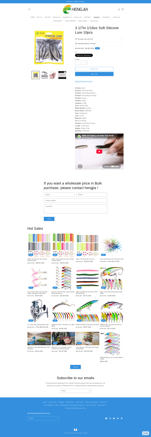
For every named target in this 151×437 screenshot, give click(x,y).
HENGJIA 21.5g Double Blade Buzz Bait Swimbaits (38, 348)
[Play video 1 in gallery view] (62, 75)
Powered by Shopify (82, 433)
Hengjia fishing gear (72, 433)
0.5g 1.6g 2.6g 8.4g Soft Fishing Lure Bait (111, 259)
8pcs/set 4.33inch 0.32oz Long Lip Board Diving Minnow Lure (63, 292)
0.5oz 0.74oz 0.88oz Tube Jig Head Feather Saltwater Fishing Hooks (37, 292)
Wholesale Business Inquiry (83, 81)
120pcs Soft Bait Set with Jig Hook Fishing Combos (37, 259)
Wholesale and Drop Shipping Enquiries (72, 405)
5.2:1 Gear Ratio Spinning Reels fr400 (37, 324)
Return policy (80, 402)
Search (45, 402)
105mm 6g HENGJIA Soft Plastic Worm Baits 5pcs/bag (87, 292)
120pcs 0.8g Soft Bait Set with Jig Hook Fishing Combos (63, 259)
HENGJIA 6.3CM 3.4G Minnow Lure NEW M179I (63, 325)
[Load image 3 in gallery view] (53, 75)
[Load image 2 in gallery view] (44, 75)
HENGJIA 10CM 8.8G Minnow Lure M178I (87, 324)
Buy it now (94, 74)
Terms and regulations (92, 402)
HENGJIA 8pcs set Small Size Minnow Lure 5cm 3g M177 (110, 325)
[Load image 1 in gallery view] (36, 75)
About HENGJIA (48, 405)
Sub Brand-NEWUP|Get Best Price (75, 408)
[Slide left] (29, 75)
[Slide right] (69, 75)
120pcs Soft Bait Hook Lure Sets (85, 259)
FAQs (56, 405)
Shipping (61, 402)
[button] (29, 9)
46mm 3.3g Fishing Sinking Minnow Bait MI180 (111, 292)
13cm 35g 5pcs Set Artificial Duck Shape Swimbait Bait (87, 348)
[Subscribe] (89, 391)
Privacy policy (53, 402)
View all (75, 367)
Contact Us (103, 402)
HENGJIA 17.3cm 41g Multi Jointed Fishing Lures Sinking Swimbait (61, 348)
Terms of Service (91, 405)
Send (49, 219)
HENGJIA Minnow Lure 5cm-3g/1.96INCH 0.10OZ (111, 358)
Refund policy (102, 405)
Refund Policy (70, 402)
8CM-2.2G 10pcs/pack (84, 55)
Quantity (77, 59)
